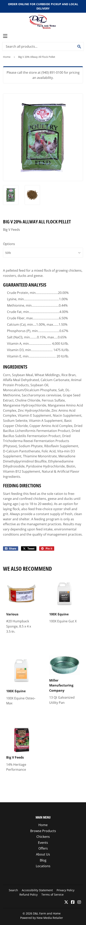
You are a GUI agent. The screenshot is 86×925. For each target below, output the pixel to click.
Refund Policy (28, 894)
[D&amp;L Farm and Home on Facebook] (73, 902)
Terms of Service (52, 894)
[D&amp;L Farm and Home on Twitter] (66, 902)
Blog (43, 860)
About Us (43, 854)
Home (6, 57)
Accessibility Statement (37, 890)
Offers (43, 848)
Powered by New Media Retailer (41, 918)
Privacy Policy (65, 890)
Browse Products (43, 831)
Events (43, 842)
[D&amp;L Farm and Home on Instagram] (79, 902)
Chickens (43, 836)
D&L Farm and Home (47, 913)
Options (9, 244)
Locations (43, 866)
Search (13, 890)
